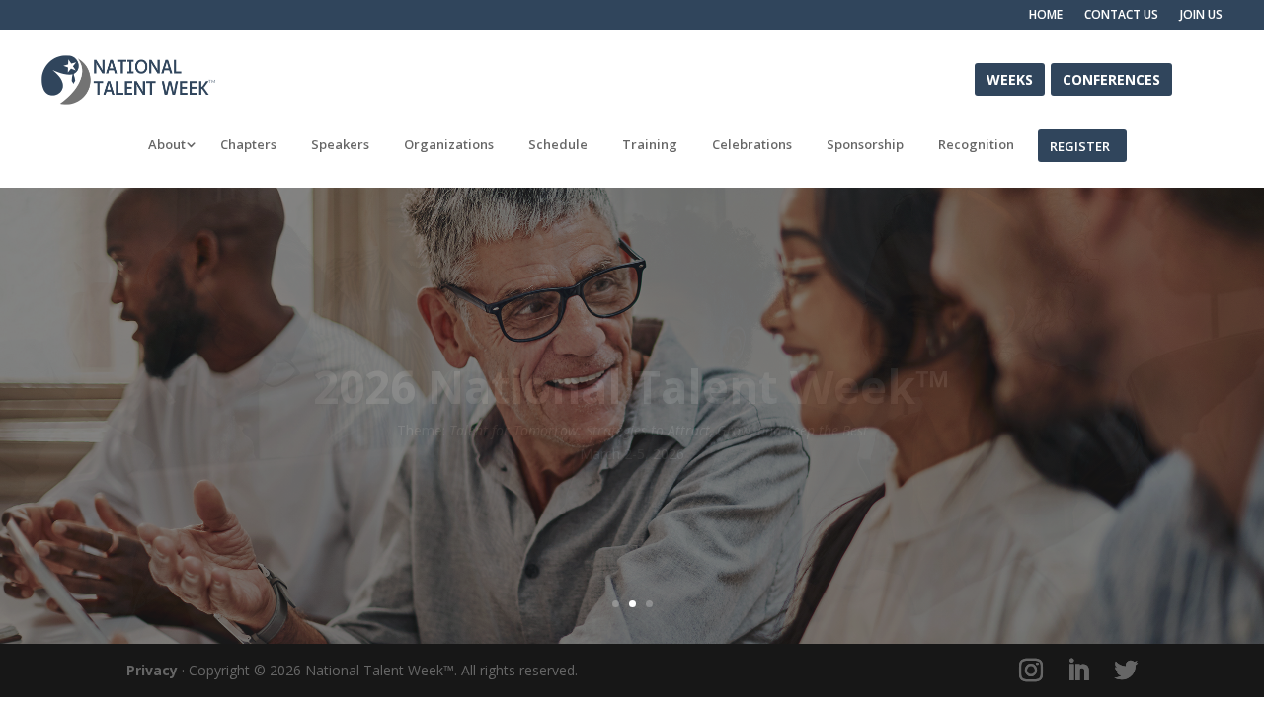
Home (1046, 15)
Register (1080, 144)
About (167, 145)
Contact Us (1121, 15)
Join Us (1201, 15)
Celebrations (752, 145)
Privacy (152, 670)
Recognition (976, 145)
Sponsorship (865, 145)
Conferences (1111, 78)
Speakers (340, 145)
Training (649, 145)
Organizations (449, 145)
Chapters (248, 145)
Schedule (558, 145)
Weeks (1010, 78)
